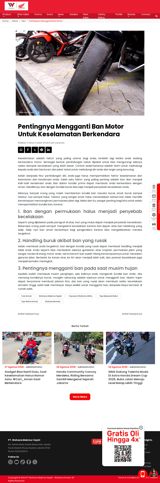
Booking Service (154, 200)
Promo (38, 14)
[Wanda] (153, 473)
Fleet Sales (86, 16)
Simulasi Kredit (154, 191)
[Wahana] (16, 5)
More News (80, 397)
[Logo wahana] (16, 6)
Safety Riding (101, 16)
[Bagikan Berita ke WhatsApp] (21, 152)
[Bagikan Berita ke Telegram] (42, 152)
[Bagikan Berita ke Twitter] (35, 152)
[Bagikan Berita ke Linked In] (48, 152)
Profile (119, 14)
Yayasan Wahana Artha (80, 296)
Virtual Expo (145, 466)
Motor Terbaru (154, 228)
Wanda (131, 14)
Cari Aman (26, 296)
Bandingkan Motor (154, 219)
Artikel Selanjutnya (132, 313)
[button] (156, 16)
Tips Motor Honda (29, 301)
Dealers (74, 14)
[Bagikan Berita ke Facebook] (28, 152)
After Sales (23, 14)
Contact (145, 14)
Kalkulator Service (154, 209)
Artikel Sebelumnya (28, 313)
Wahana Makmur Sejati (50, 296)
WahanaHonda (52, 301)
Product (6, 14)
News (61, 14)
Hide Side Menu (159, 207)
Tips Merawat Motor (108, 296)
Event (50, 14)
